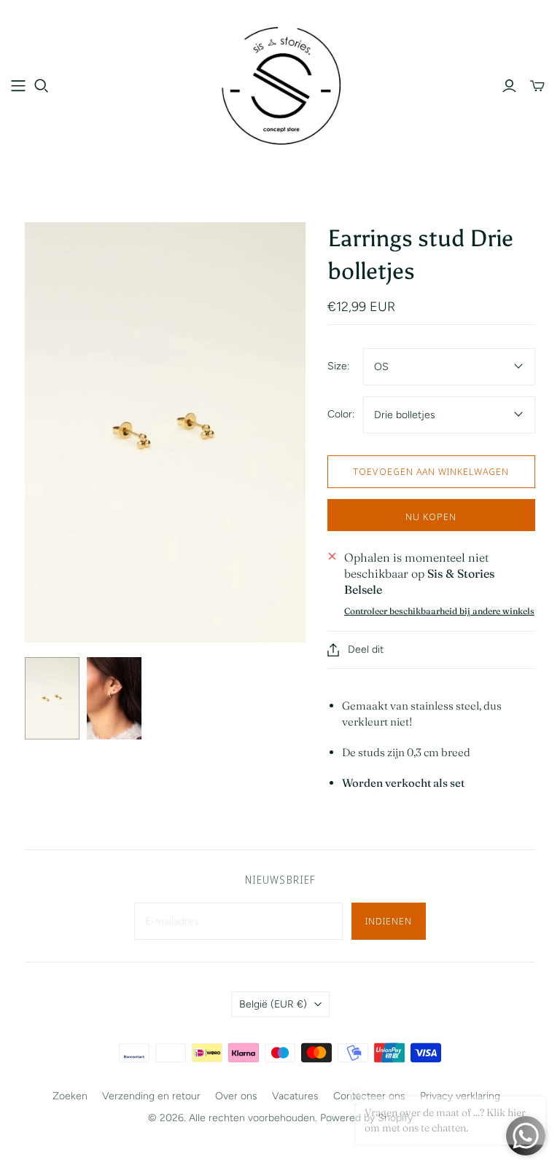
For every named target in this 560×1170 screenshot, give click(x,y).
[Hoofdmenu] (18, 86)
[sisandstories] (280, 86)
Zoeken (70, 1096)
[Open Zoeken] (41, 86)
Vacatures (295, 1096)
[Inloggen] (509, 86)
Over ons (236, 1096)
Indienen (388, 920)
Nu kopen (430, 516)
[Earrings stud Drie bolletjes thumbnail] (52, 698)
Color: (340, 414)
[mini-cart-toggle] (537, 86)
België (273, 1004)
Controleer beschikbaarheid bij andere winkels (439, 610)
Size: (338, 366)
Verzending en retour (151, 1096)
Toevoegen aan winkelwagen (431, 471)
